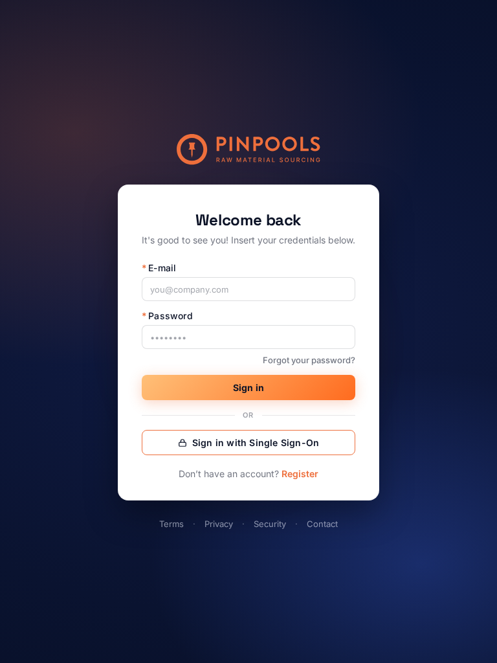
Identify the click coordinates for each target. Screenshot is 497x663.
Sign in (248, 387)
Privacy (218, 524)
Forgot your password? (309, 360)
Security (270, 524)
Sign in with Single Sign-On (255, 442)
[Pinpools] (248, 149)
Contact (322, 524)
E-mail (159, 267)
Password (167, 315)
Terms (171, 524)
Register (300, 473)
